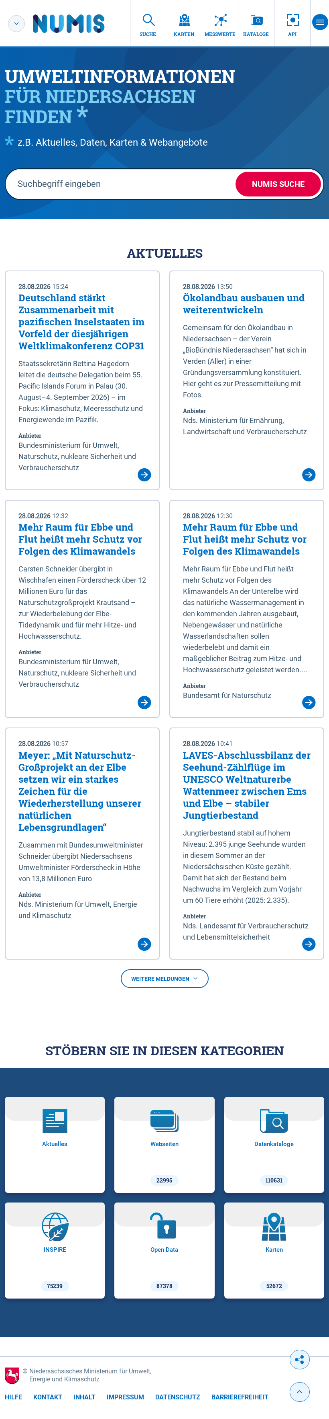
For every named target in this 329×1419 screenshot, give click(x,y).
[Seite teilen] (300, 1359)
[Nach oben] (300, 1392)
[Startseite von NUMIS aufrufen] (80, 23)
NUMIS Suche (278, 184)
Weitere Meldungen (160, 979)
